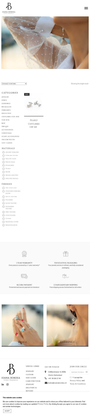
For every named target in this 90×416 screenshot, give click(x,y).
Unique (5, 126)
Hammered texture (10, 208)
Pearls (8, 168)
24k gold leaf (11, 188)
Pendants (6, 110)
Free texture (10, 212)
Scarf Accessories (10, 136)
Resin (8, 172)
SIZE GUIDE (31, 378)
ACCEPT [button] (7, 411)
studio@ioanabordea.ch (57, 383)
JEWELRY (30, 371)
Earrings (6, 103)
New (3, 123)
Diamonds (10, 165)
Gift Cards (7, 143)
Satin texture (11, 203)
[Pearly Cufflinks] (33, 104)
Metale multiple (12, 175)
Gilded (8, 218)
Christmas (7, 133)
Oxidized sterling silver (13, 192)
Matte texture (11, 196)
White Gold (10, 162)
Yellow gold (11, 159)
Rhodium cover (12, 222)
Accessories (7, 130)
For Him (5, 120)
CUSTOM (29, 374)
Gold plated (10, 215)
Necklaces (6, 107)
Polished (9, 200)
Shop (22, 339)
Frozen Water (8, 140)
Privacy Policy (75, 380)
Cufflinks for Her (10, 117)
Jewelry (5, 97)
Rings (4, 100)
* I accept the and (78, 381)
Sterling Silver (12, 155)
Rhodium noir (11, 225)
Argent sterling (12, 152)
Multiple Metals (12, 178)
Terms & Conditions (78, 384)
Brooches (6, 113)
